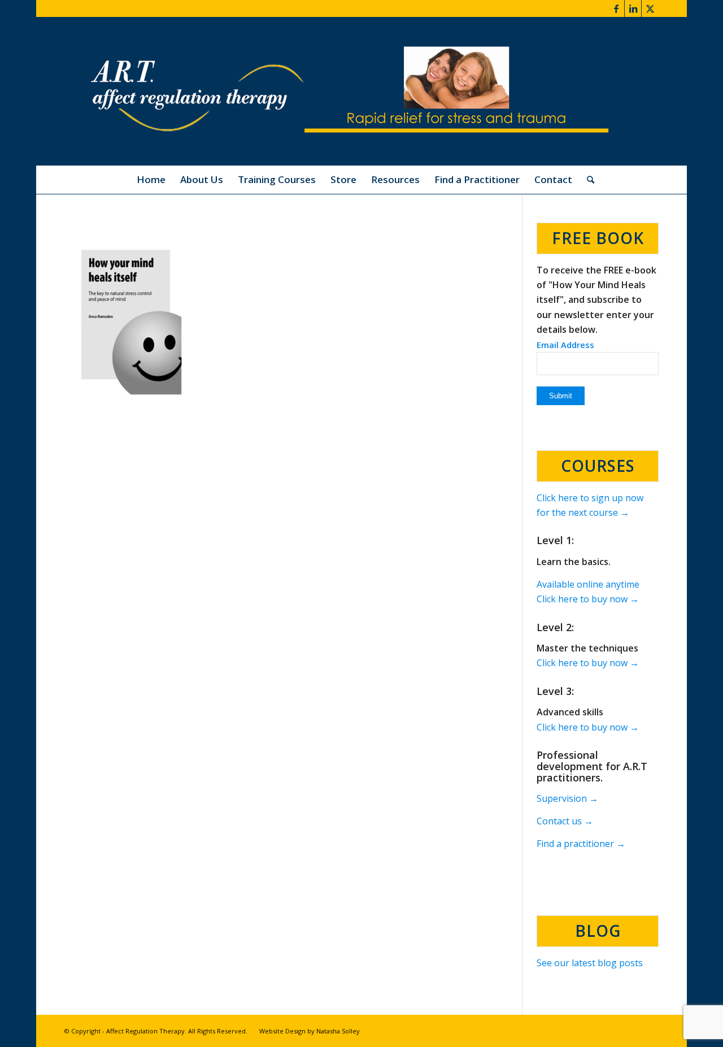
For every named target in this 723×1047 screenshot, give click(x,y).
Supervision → (567, 798)
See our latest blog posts (590, 963)
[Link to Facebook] (616, 8)
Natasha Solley (338, 1031)
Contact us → (565, 821)
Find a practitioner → (581, 843)
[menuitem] (151, 180)
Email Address (565, 344)
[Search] (587, 180)
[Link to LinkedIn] (633, 8)
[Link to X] (650, 8)
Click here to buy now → (588, 599)
